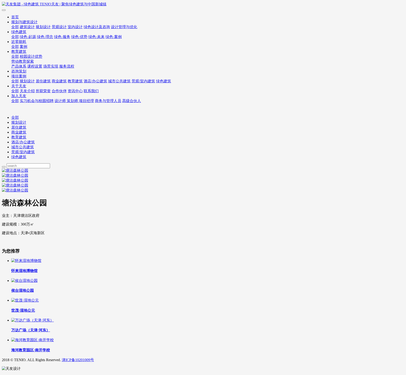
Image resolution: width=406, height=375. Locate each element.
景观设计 (59, 27)
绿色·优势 (79, 37)
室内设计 (75, 27)
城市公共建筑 (119, 81)
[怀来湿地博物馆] (26, 261)
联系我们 (91, 91)
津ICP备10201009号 (78, 360)
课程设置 (34, 66)
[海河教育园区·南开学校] (32, 340)
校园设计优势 (31, 56)
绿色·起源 (28, 37)
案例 (23, 47)
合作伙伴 (59, 91)
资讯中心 (75, 91)
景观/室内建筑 (143, 81)
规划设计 (43, 27)
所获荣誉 (43, 91)
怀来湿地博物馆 (24, 271)
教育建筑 (18, 52)
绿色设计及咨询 (97, 27)
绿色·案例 (113, 37)
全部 (15, 27)
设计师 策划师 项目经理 (74, 101)
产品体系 (18, 66)
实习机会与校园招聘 (37, 101)
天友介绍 (27, 91)
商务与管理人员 (108, 101)
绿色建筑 (18, 32)
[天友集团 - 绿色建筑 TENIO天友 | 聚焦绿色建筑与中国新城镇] (203, 4)
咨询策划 (18, 71)
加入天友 (18, 96)
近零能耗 (18, 42)
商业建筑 (59, 81)
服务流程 (66, 66)
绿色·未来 (96, 37)
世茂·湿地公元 (23, 310)
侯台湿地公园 (22, 290)
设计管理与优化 (124, 27)
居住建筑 (43, 81)
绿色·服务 (62, 37)
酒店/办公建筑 (95, 81)
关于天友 (18, 86)
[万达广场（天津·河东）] (32, 320)
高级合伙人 (131, 101)
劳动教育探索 (22, 61)
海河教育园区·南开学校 (30, 350)
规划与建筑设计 (24, 22)
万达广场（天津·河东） (30, 330)
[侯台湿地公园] (24, 281)
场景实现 (50, 66)
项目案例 (18, 76)
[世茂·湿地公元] (25, 300)
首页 (15, 17)
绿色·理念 (45, 37)
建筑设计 (27, 27)
